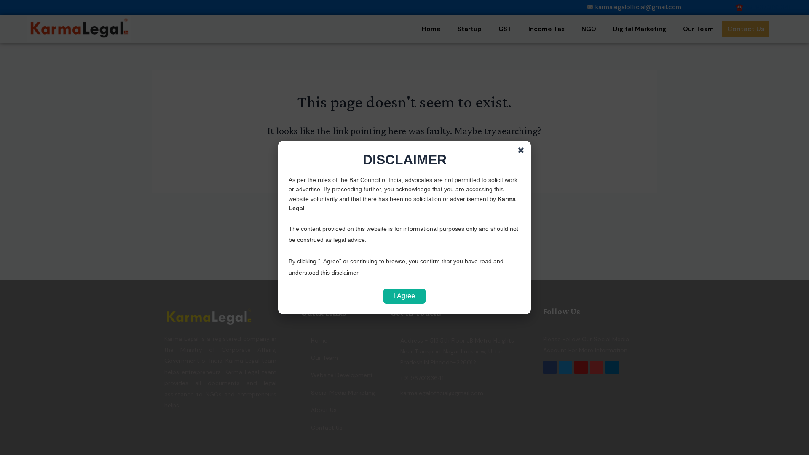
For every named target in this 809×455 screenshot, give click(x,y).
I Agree (404, 296)
